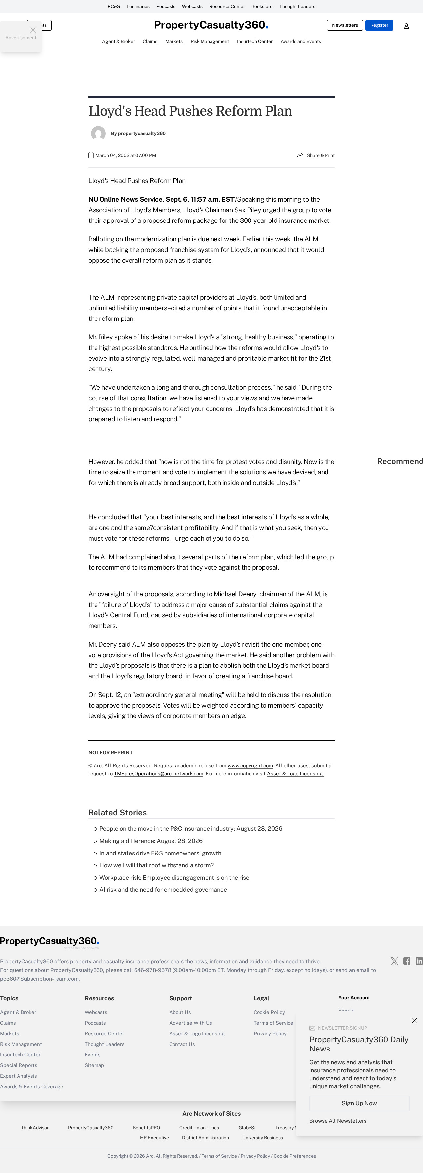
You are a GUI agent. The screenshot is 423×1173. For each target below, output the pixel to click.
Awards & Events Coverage (31, 1086)
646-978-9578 (152, 970)
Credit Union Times (199, 1127)
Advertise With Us (190, 1023)
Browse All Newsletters (337, 1121)
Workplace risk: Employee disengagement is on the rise (174, 877)
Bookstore (262, 6)
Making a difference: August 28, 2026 (151, 840)
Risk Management (21, 1044)
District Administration (205, 1137)
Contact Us (182, 1044)
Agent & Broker (18, 1012)
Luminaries (138, 6)
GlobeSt (247, 1127)
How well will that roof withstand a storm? (156, 865)
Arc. (150, 1156)
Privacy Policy (255, 1156)
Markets (9, 1033)
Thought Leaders (297, 6)
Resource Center (227, 6)
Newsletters (345, 25)
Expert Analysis (18, 1076)
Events (93, 1054)
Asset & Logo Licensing (197, 1033)
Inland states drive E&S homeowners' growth (160, 853)
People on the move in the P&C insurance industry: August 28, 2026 (190, 828)
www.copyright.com (250, 765)
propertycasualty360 (142, 133)
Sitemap (94, 1065)
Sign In (346, 1010)
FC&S (114, 6)
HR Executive (154, 1137)
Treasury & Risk (291, 1127)
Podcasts (165, 6)
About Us (180, 1012)
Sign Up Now (359, 1103)
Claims (8, 1023)
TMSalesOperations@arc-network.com (158, 773)
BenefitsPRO (146, 1127)
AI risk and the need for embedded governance (163, 889)
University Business (262, 1137)
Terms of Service (219, 1156)
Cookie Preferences (295, 1156)
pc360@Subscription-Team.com (39, 979)
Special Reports (18, 1065)
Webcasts (192, 6)
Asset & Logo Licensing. (295, 773)
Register (379, 25)
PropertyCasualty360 (91, 1127)
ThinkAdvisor (35, 1127)
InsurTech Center (20, 1054)
